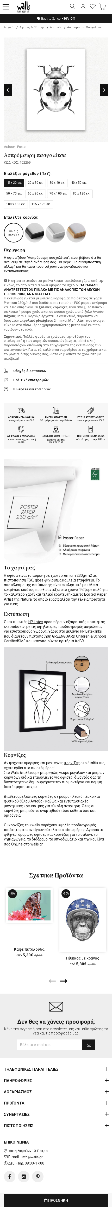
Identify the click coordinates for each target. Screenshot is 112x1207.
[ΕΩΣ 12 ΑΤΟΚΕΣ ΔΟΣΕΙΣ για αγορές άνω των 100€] (90, 411)
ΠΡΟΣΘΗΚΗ (57, 1200)
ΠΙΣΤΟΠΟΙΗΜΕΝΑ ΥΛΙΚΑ (90, 436)
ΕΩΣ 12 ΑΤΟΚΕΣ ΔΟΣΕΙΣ (90, 417)
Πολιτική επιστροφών (30, 380)
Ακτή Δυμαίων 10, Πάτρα (28, 1151)
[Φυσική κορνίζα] (76, 233)
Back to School (57, 18)
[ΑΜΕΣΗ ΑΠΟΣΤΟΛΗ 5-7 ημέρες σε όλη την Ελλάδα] (56, 411)
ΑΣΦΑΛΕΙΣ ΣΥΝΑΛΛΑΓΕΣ (21, 436)
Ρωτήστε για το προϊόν (32, 389)
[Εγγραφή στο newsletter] (88, 1044)
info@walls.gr (32, 1157)
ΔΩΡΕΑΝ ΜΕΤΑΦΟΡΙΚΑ (21, 417)
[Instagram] (23, 1176)
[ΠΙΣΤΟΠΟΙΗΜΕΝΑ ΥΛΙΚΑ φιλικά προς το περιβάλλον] (90, 430)
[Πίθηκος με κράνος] (82, 920)
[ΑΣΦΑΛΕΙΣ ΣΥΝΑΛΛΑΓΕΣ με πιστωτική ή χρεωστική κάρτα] (21, 430)
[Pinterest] (37, 1176)
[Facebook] (9, 1176)
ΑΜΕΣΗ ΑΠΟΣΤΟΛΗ (56, 417)
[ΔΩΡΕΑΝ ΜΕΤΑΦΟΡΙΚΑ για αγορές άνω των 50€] (21, 411)
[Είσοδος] (83, 6)
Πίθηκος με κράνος (82, 958)
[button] (6, 7)
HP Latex (35, 622)
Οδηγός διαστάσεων (29, 371)
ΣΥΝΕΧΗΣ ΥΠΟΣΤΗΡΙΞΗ (56, 436)
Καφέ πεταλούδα (29, 949)
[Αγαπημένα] (93, 6)
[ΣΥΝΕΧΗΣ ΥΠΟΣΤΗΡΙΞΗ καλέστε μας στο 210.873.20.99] (56, 430)
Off (68, 18)
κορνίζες (72, 763)
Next (104, 90)
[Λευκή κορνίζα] (55, 233)
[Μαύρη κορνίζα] (34, 233)
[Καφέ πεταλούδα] (29, 905)
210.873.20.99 (56, 442)
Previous (8, 90)
